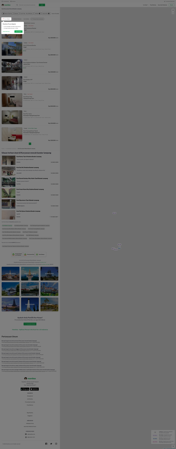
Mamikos (174, 448)
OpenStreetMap (169, 448)
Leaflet (164, 448)
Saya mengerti (18, 31)
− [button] (173, 13)
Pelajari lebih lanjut (6, 31)
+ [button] (173, 10)
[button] (6, 19)
